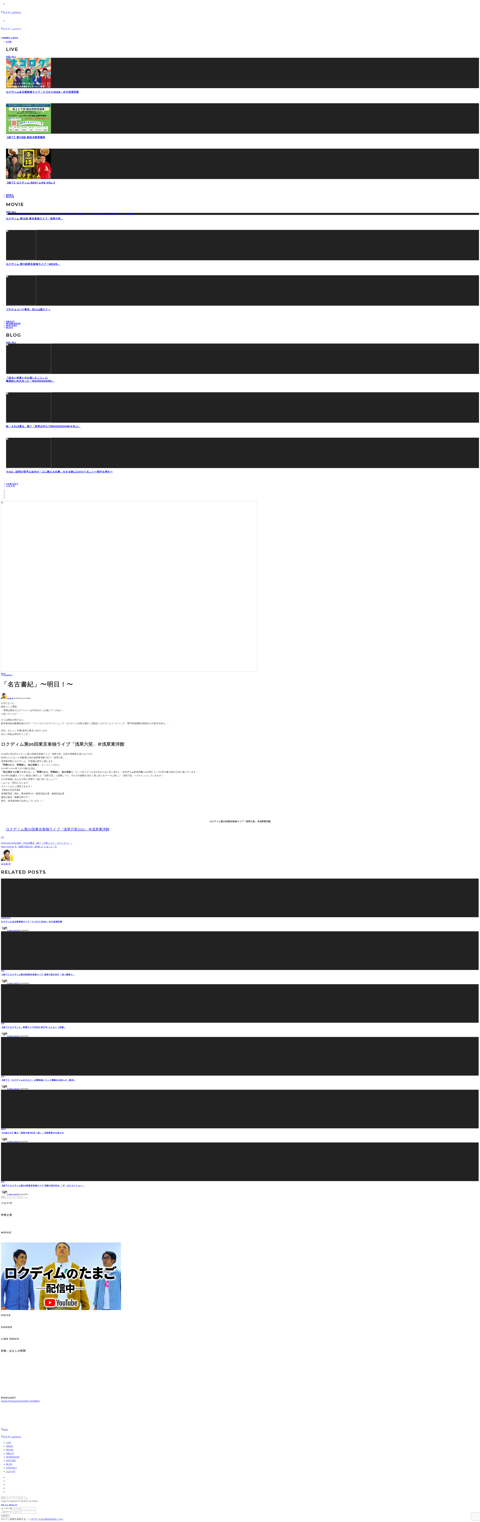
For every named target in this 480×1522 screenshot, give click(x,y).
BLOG (9, 327)
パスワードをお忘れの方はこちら (46, 1519)
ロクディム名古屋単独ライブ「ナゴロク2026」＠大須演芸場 (42, 91)
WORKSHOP (13, 1457)
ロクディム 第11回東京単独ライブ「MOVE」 (33, 264)
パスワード (6, 1512)
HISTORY (11, 1460)
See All (11, 57)
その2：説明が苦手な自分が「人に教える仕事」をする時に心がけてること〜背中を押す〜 (59, 471)
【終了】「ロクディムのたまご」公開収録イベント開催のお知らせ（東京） (38, 1080)
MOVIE (10, 197)
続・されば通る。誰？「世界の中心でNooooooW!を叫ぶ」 (43, 426)
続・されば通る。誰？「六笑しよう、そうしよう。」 (46, 843)
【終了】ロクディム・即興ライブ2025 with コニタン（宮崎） (33, 1027)
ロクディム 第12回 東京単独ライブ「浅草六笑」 (34, 218)
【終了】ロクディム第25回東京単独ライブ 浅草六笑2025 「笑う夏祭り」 (38, 974)
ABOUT (10, 1453)
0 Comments (7, 675)
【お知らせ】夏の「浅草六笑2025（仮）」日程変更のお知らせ (32, 1133)
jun (2, 837)
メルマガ (10, 486)
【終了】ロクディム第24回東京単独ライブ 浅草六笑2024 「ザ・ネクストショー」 (43, 1185)
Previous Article (10, 843)
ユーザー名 (6, 1508)
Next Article (7, 846)
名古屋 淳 (10, 698)
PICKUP (7, 918)
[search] (27, 1197)
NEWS (3, 1129)
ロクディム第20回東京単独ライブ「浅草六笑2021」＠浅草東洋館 (57, 829)
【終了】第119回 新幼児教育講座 (25, 137)
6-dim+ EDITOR (13, 930)
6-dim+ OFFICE (13, 983)
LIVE (9, 42)
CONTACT (11, 1467)
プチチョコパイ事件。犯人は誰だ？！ (28, 309)
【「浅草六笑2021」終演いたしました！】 (35, 846)
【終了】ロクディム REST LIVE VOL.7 (30, 182)
